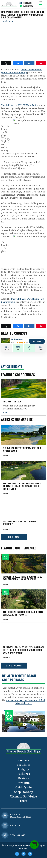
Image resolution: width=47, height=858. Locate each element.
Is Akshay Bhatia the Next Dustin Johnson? (19, 523)
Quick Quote (27, 3)
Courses (23, 760)
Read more (5, 456)
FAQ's (23, 801)
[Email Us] (5, 825)
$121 (40, 347)
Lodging (23, 769)
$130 (18, 347)
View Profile (37, 341)
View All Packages (14, 665)
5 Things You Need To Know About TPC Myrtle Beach (22, 449)
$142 (6, 347)
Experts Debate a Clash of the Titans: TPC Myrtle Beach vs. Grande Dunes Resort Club (22, 486)
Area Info (23, 782)
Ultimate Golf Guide (23, 796)
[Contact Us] (5, 816)
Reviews (23, 778)
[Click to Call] (5, 835)
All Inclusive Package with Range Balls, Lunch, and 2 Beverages (23, 613)
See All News (14, 537)
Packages (23, 773)
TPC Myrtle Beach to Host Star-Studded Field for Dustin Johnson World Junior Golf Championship (23, 650)
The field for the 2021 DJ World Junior (19, 105)
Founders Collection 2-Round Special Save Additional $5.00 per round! (22, 578)
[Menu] (40, 4)
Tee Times (23, 764)
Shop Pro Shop (23, 792)
